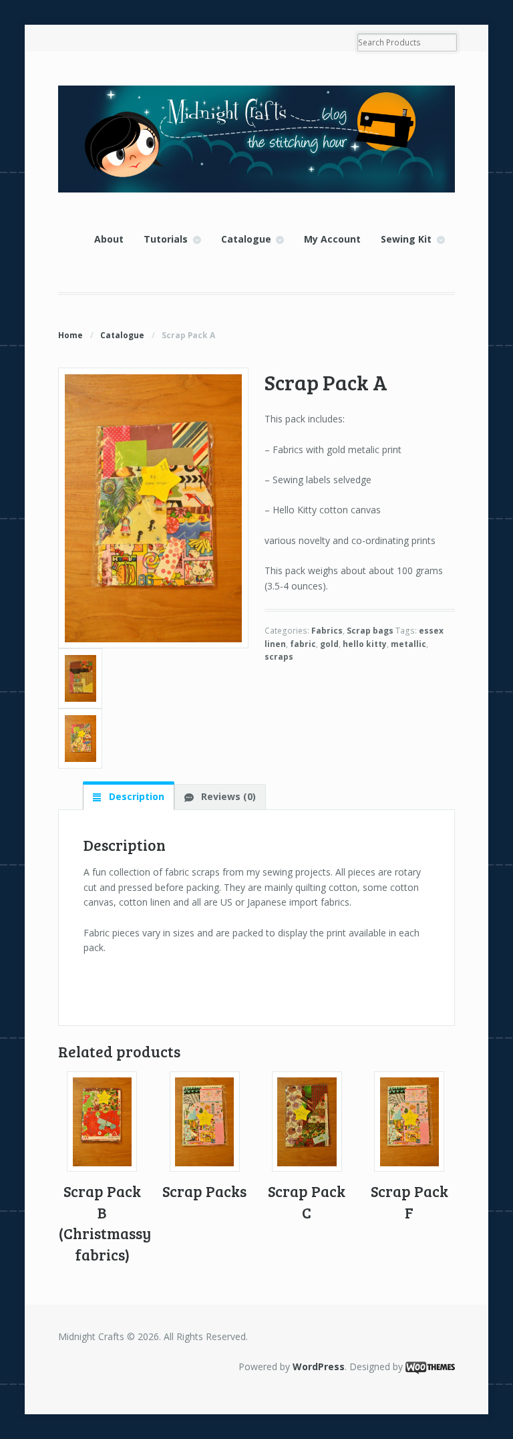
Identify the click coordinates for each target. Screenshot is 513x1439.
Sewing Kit (406, 239)
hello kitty (365, 644)
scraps (279, 656)
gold (329, 644)
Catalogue (246, 239)
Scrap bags (370, 630)
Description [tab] (135, 796)
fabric (303, 644)
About (109, 239)
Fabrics (327, 630)
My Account (332, 239)
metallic (408, 644)
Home (70, 335)
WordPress (319, 1366)
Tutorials (166, 239)
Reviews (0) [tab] (227, 796)
